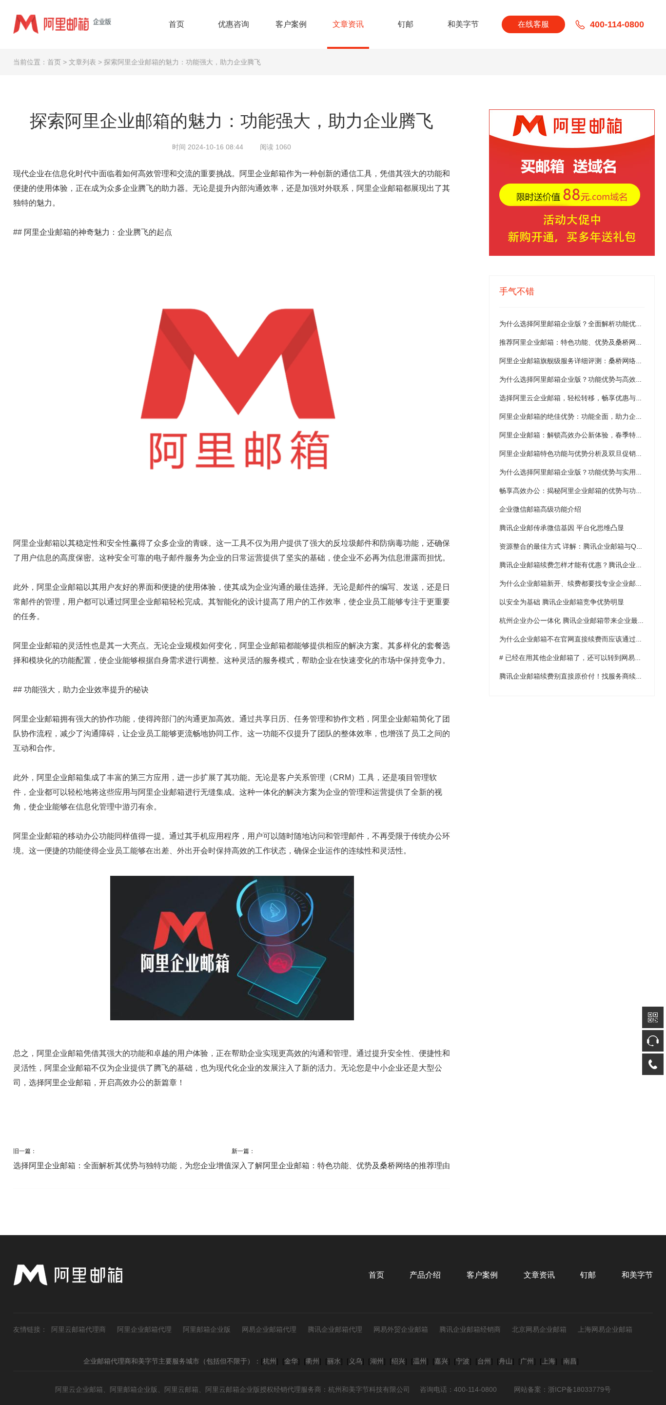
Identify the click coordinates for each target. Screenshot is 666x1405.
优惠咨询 (233, 24)
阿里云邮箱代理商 (78, 1329)
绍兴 (398, 1361)
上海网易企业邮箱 (605, 1329)
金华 (291, 1361)
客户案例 (291, 24)
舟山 (505, 1361)
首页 (176, 24)
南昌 (570, 1361)
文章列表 (82, 62)
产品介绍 (425, 1275)
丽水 (334, 1361)
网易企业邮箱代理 (269, 1329)
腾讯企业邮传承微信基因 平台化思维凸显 (561, 528)
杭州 (269, 1361)
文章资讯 (348, 24)
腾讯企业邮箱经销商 (470, 1329)
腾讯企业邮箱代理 (335, 1329)
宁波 (463, 1361)
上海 (548, 1361)
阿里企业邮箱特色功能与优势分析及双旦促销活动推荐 (581, 453)
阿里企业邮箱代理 (144, 1329)
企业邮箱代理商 (107, 1361)
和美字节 (463, 24)
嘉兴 (441, 1361)
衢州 (312, 1361)
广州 (527, 1361)
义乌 (355, 1361)
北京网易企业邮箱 (539, 1329)
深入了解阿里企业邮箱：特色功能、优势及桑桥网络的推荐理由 (341, 1165)
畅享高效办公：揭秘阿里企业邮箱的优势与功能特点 (577, 491)
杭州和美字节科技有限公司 (369, 1389)
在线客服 (533, 24)
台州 (484, 1361)
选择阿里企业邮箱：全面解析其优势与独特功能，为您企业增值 (122, 1165)
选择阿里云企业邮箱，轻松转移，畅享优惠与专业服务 (581, 398)
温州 (420, 1361)
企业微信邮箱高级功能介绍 (540, 509)
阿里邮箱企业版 (207, 1329)
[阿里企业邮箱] (572, 182)
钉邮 (405, 24)
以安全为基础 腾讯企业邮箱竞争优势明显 (561, 602)
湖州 (377, 1361)
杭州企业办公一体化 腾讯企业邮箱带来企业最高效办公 (582, 620)
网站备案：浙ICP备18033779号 (562, 1389)
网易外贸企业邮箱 (400, 1329)
